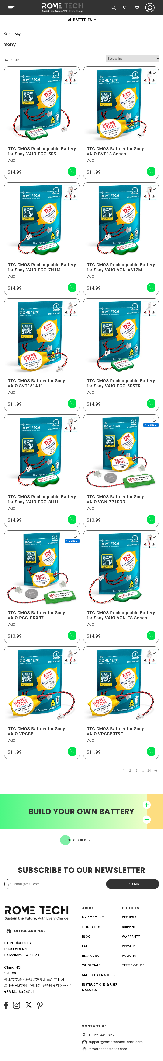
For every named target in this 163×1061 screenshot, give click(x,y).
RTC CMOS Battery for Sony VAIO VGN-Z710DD (115, 499)
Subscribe (133, 884)
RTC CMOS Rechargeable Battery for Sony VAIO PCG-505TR (121, 383)
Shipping (129, 927)
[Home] (5, 34)
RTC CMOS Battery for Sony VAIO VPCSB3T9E (115, 731)
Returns (129, 917)
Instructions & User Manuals (100, 987)
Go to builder (77, 840)
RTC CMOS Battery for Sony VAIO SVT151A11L (36, 383)
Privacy (129, 946)
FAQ (85, 946)
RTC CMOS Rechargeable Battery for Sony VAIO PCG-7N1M (42, 267)
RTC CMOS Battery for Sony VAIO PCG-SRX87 (36, 615)
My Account (93, 917)
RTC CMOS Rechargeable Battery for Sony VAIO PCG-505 (42, 151)
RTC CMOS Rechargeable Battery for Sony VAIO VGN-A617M (121, 267)
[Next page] (155, 770)
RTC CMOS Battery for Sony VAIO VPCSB (36, 731)
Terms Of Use (133, 965)
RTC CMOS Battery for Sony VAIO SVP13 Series (115, 151)
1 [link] (124, 770)
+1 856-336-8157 (102, 1035)
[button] (11, 7)
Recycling (91, 955)
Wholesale (91, 965)
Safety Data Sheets (98, 975)
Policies (129, 955)
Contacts (91, 927)
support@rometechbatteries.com (116, 1042)
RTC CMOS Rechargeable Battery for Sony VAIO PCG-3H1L (42, 499)
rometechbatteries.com (108, 1049)
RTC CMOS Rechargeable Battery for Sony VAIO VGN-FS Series (121, 615)
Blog (86, 936)
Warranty (131, 936)
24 (149, 770)
